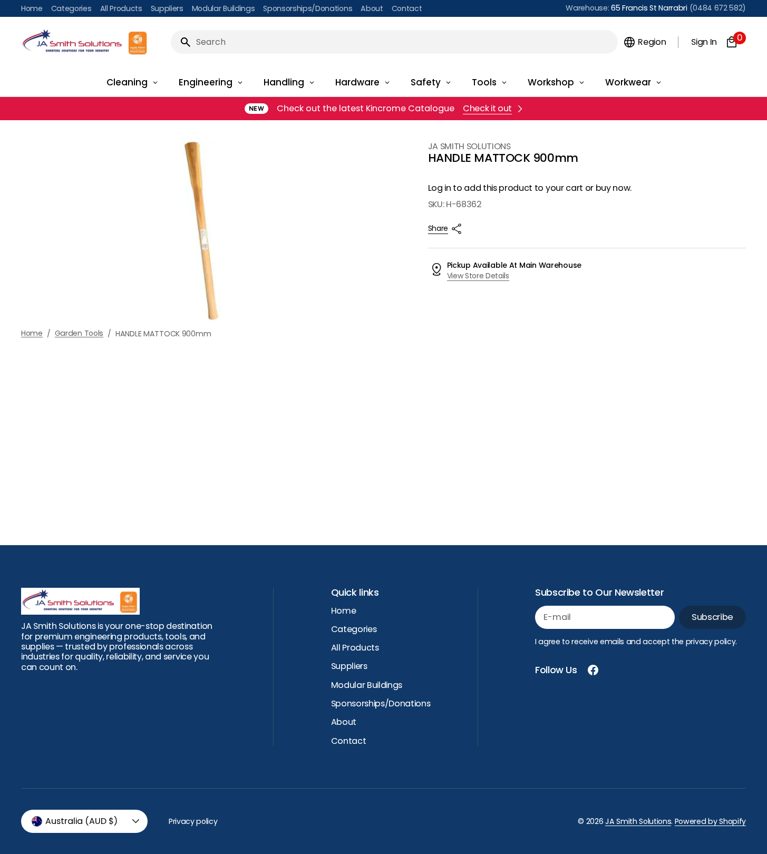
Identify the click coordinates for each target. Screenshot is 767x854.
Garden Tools (79, 333)
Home (32, 333)
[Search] (181, 42)
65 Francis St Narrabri (649, 8)
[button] (644, 42)
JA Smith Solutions (638, 821)
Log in (439, 188)
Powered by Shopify (710, 821)
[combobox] (405, 42)
